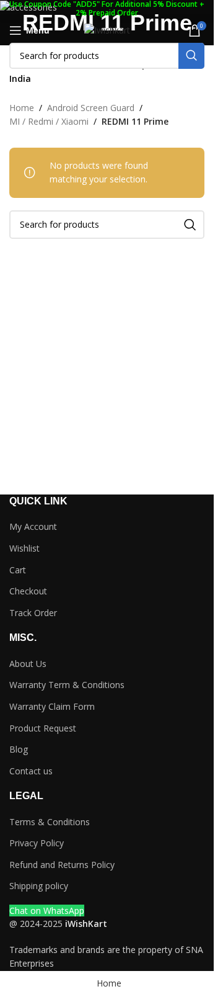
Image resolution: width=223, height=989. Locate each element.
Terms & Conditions (49, 822)
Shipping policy (38, 886)
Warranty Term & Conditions (67, 685)
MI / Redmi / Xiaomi (49, 121)
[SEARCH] (191, 56)
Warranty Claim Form (52, 706)
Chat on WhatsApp (46, 910)
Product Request (42, 728)
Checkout (28, 591)
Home (21, 108)
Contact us (31, 771)
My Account (33, 526)
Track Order (33, 613)
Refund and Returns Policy (62, 864)
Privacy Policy (36, 843)
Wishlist (24, 548)
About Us (27, 663)
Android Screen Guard (90, 108)
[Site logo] (107, 29)
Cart (17, 570)
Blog (18, 749)
